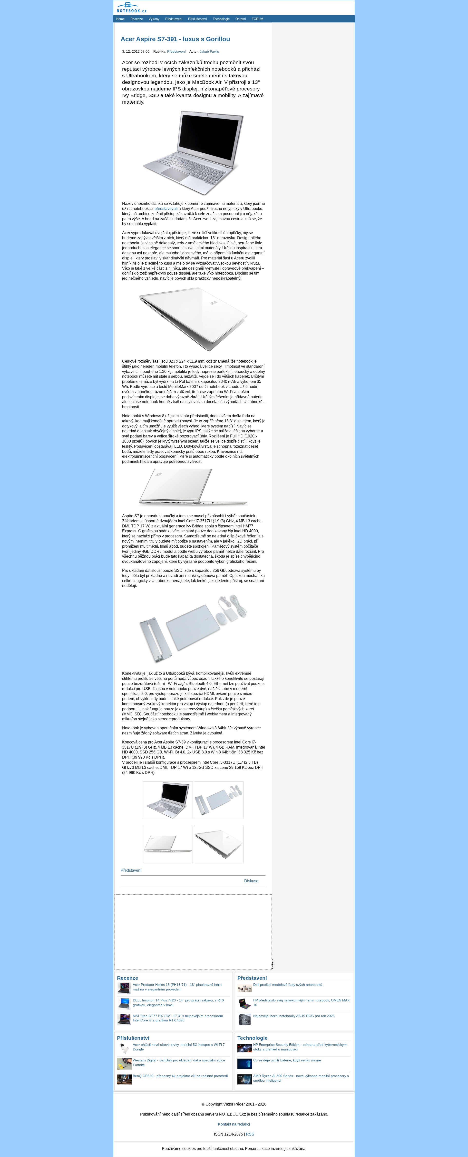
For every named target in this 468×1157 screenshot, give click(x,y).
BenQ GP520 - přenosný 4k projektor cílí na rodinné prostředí (180, 1076)
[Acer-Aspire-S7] (168, 820)
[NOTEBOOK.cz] (130, 12)
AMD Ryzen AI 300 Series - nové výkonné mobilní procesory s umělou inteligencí (301, 1078)
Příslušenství (197, 19)
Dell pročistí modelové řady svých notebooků (287, 985)
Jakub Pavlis (209, 51)
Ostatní (240, 19)
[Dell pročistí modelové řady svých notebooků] (244, 988)
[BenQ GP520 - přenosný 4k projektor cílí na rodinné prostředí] (124, 1080)
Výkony (154, 19)
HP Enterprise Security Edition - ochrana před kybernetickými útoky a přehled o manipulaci (300, 1047)
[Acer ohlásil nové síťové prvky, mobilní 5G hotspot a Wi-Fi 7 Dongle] (124, 1048)
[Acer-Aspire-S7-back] (168, 864)
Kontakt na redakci (234, 1124)
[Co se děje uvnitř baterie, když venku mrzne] (244, 1064)
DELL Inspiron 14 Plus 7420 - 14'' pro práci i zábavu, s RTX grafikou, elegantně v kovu (178, 1002)
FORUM (257, 19)
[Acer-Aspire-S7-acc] (219, 820)
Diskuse (251, 881)
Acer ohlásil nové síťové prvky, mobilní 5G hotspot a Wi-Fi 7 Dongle (179, 1047)
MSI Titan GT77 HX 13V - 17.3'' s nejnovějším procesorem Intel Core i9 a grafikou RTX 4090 (178, 1018)
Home (120, 19)
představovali (166, 209)
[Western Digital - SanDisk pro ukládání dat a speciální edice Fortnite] (124, 1064)
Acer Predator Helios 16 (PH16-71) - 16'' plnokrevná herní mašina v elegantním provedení (177, 987)
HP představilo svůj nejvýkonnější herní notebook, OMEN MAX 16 (301, 1002)
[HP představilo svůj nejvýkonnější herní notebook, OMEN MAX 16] (244, 1004)
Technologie (221, 19)
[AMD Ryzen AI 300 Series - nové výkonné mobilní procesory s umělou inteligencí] (244, 1080)
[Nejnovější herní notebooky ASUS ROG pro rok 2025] (244, 1020)
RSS (250, 1134)
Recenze (136, 19)
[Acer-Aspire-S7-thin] (219, 864)
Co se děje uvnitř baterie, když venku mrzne (287, 1060)
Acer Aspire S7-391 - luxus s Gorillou (175, 39)
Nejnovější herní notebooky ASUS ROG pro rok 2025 (294, 1016)
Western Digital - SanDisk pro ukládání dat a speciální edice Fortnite (179, 1062)
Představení (173, 19)
